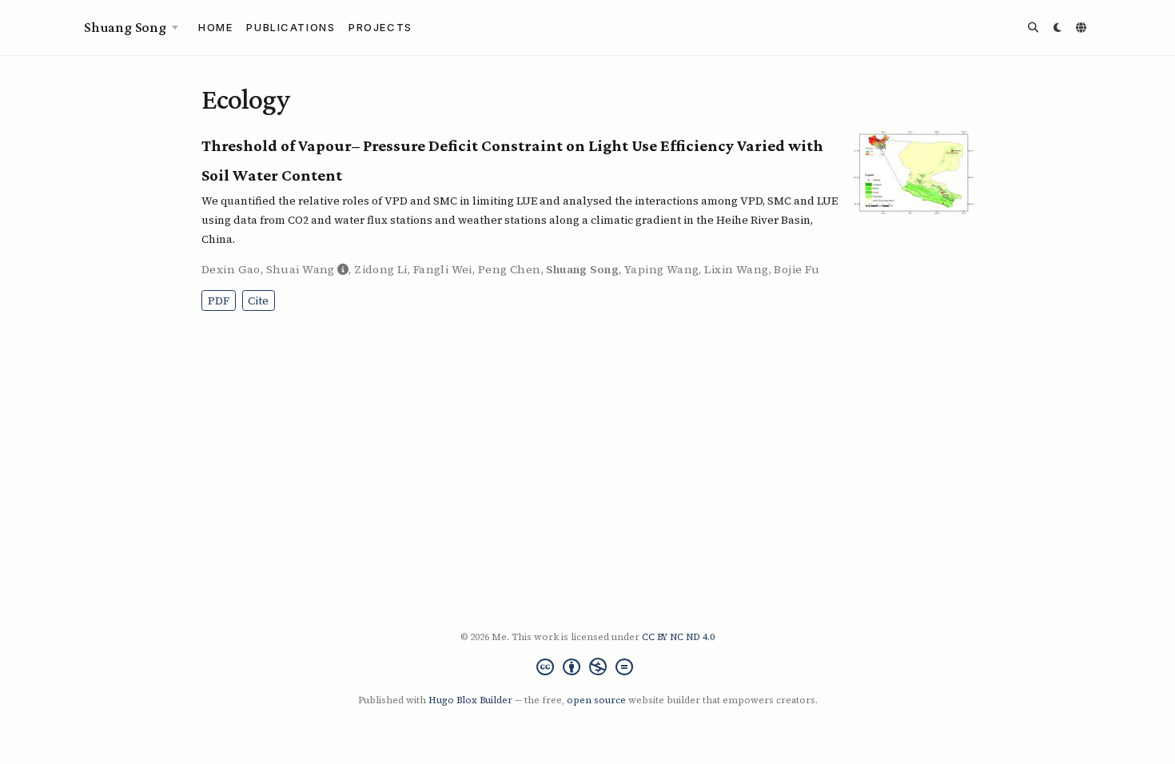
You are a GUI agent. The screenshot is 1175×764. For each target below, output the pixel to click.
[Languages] (1083, 27)
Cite (258, 300)
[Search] (1034, 27)
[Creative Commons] (587, 668)
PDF (218, 300)
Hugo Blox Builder (470, 700)
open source (596, 700)
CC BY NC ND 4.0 (678, 637)
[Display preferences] (1058, 27)
